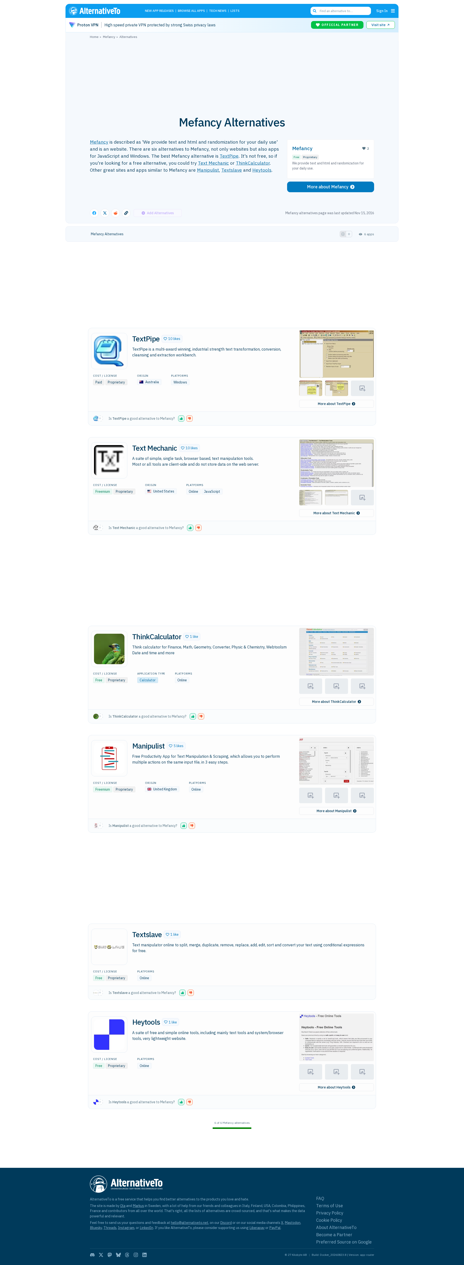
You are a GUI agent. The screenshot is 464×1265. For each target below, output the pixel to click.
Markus (138, 1205)
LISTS (235, 11)
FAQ (320, 1198)
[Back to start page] (101, 11)
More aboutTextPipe (334, 404)
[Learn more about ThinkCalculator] (109, 649)
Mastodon (292, 1222)
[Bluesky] (118, 1254)
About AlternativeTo (336, 1227)
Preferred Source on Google (344, 1242)
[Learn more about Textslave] (109, 947)
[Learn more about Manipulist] (109, 758)
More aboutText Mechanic (334, 513)
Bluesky (96, 1227)
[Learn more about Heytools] (109, 1034)
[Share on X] (105, 213)
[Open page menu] (393, 11)
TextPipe (229, 156)
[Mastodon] (109, 1254)
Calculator (148, 680)
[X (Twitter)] (101, 1254)
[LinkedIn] (144, 1254)
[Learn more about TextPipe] (109, 351)
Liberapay (257, 1227)
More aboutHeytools (334, 1087)
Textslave (231, 170)
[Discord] (92, 1254)
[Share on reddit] (115, 213)
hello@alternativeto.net (189, 1222)
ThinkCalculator (253, 163)
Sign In (382, 10)
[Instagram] (135, 1254)
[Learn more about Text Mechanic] (109, 460)
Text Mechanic (213, 163)
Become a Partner (334, 1234)
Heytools (261, 170)
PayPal (275, 1227)
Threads (109, 1227)
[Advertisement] (232, 75)
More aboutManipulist (334, 811)
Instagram (126, 1227)
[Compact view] (349, 234)
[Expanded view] (343, 234)
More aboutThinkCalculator (334, 701)
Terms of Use (329, 1205)
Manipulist (208, 170)
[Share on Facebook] (94, 213)
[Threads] (127, 1254)
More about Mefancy (327, 187)
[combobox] (341, 11)
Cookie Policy (329, 1220)
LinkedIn (146, 1227)
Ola (122, 1205)
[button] (171, 339)
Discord (226, 1222)
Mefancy (99, 142)
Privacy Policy (329, 1213)
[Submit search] (314, 11)
